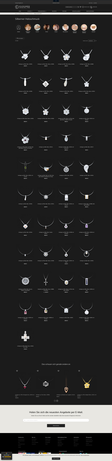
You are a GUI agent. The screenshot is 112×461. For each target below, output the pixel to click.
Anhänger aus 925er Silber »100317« (87, 147)
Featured (64, 11)
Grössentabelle (47, 440)
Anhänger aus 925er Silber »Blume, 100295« (46, 64)
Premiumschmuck (42, 11)
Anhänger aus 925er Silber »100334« (25, 232)
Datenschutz (76, 440)
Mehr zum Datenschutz (85, 455)
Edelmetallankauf (76, 11)
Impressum (75, 445)
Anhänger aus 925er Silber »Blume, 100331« (46, 203)
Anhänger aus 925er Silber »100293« (25, 64)
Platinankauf (60, 445)
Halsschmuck (30, 13)
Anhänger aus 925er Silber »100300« (46, 91)
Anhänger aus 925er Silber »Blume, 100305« (25, 118)
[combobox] (72, 7)
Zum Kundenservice (21, 439)
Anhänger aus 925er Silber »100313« (46, 147)
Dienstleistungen (90, 11)
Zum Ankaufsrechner (61, 439)
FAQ (19, 442)
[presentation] (57, 401)
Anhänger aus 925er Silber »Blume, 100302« (86, 91)
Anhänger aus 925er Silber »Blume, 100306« (46, 118)
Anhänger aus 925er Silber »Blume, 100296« (66, 64)
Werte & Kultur (34, 439)
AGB (74, 442)
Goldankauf (59, 440)
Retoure (19, 445)
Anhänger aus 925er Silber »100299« (25, 91)
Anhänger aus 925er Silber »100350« (87, 260)
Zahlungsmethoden (21, 440)
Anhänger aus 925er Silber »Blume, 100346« (46, 260)
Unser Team (34, 440)
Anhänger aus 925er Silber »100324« (66, 175)
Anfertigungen (47, 442)
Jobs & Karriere (76, 439)
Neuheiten (54, 11)
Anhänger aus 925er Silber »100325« (87, 175)
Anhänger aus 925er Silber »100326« (25, 203)
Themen (25, 13)
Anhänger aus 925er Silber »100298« (87, 64)
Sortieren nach (85, 40)
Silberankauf (60, 442)
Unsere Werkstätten (35, 442)
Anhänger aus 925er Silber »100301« (66, 91)
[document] (56, 457)
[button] (85, 6)
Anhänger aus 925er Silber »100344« (25, 260)
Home (16, 13)
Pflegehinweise (47, 439)
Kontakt (19, 447)
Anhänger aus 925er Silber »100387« (66, 317)
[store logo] (22, 7)
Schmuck (30, 11)
